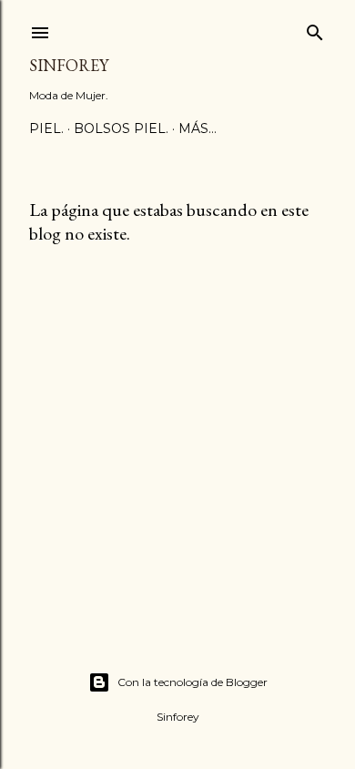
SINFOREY (68, 65)
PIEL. (46, 128)
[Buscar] (315, 28)
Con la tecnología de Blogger (192, 682)
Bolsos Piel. (121, 128)
